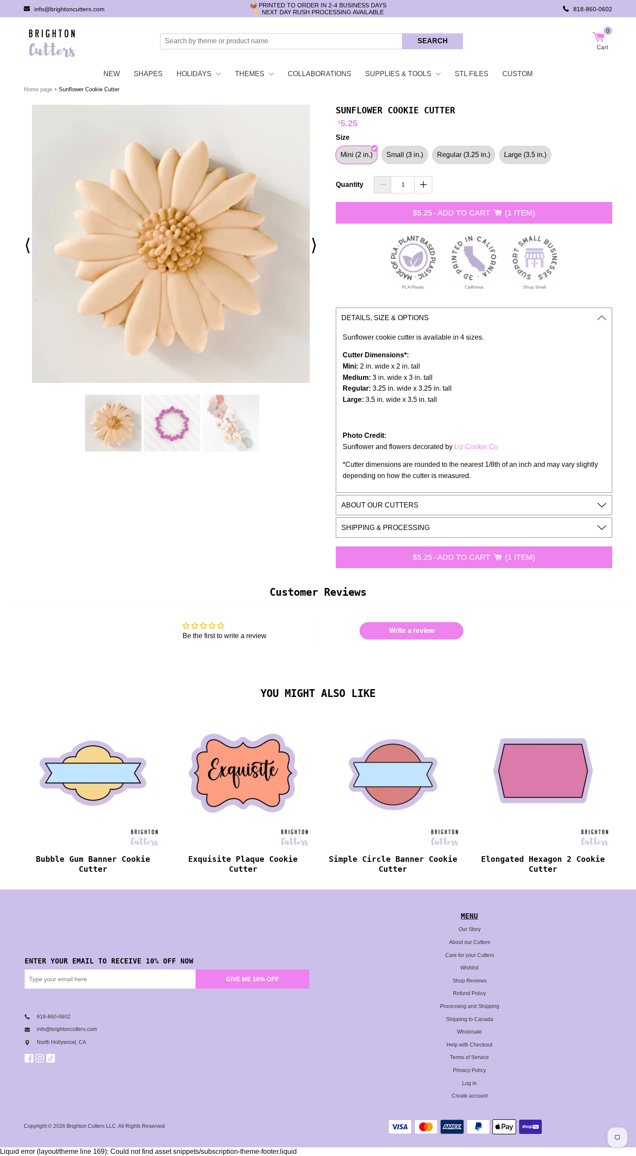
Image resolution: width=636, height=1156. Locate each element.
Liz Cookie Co (476, 446)
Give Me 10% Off (252, 979)
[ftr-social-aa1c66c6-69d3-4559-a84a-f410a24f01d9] (30, 1058)
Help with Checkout (469, 1045)
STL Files (471, 73)
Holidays (194, 73)
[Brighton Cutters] (52, 41)
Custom (517, 73)
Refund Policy (469, 993)
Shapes (148, 73)
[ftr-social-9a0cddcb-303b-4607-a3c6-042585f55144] (40, 1058)
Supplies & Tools (398, 73)
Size (343, 137)
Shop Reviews (470, 981)
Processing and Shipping (469, 1006)
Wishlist (469, 968)
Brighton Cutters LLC (91, 1126)
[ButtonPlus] (423, 184)
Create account (470, 1096)
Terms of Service (469, 1057)
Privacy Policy (469, 1070)
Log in (469, 1083)
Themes (249, 73)
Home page (38, 89)
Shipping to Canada (469, 1019)
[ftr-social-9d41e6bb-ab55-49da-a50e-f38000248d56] (51, 1058)
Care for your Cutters (469, 955)
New (111, 73)
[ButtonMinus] (383, 184)
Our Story (470, 929)
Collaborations (319, 73)
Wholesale (469, 1032)
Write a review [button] (411, 630)
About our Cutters (469, 942)
